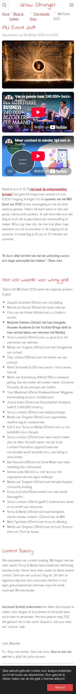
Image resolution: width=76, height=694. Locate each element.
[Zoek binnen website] (4, 5)
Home (6, 13)
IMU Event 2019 (61, 16)
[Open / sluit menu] (71, 5)
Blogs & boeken (17, 16)
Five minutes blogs (40, 16)
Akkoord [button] (60, 687)
